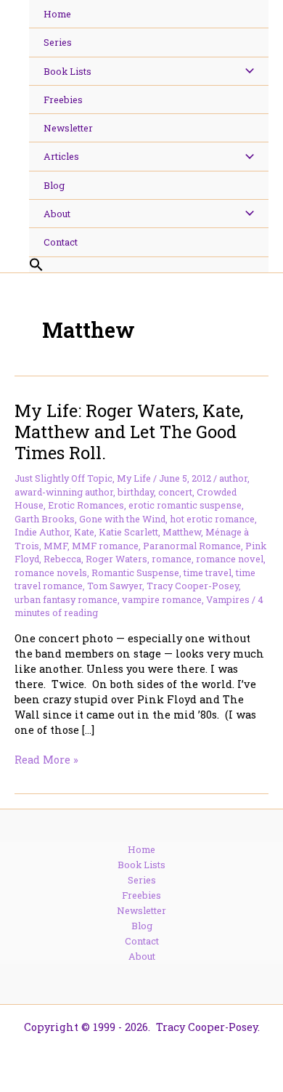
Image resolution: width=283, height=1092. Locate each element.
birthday (136, 492)
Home (141, 849)
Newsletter (141, 910)
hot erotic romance (212, 519)
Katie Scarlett (128, 532)
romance (172, 559)
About (141, 956)
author (233, 478)
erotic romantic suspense (185, 505)
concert (175, 492)
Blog (141, 925)
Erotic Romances (86, 505)
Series (142, 880)
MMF (55, 545)
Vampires (228, 599)
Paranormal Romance (192, 545)
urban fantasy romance (66, 599)
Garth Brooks (45, 519)
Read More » (46, 759)
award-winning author (64, 492)
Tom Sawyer (114, 585)
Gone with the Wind (122, 519)
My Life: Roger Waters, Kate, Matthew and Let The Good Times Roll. (129, 431)
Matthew (182, 532)
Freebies (141, 895)
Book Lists (141, 864)
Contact (142, 941)
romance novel (229, 559)
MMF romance (105, 545)
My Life (134, 478)
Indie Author (42, 532)
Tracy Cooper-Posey (193, 585)
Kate (84, 532)
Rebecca (62, 559)
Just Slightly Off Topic (63, 478)
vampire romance (162, 599)
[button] (148, 265)
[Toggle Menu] (245, 71)
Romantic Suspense (135, 572)
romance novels (51, 572)
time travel (207, 572)
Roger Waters (116, 559)
